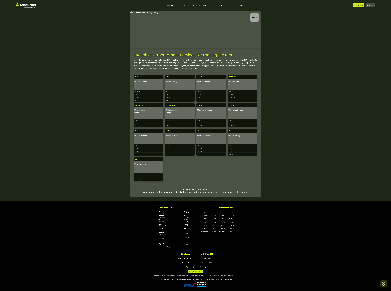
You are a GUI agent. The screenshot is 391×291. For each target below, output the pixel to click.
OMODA (205, 225)
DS (233, 216)
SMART (214, 232)
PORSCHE (222, 225)
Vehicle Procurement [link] (195, 5)
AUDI (233, 212)
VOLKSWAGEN (204, 232)
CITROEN (222, 212)
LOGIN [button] (371, 5)
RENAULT (205, 229)
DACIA (206, 216)
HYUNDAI (231, 219)
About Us (185, 262)
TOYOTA (232, 229)
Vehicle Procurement (185, 259)
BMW (223, 216)
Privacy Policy (207, 259)
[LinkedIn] (193, 267)
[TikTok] (206, 267)
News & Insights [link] (223, 5)
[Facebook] (200, 267)
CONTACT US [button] (358, 5)
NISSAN (232, 222)
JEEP (206, 222)
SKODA (223, 229)
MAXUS (223, 222)
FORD (206, 219)
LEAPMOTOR (222, 232)
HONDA (223, 219)
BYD (215, 212)
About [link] (243, 5)
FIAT (215, 216)
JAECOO (231, 232)
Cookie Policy (207, 262)
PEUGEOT (213, 225)
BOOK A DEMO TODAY (195, 271)
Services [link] (171, 5)
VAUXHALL (231, 225)
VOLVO (214, 229)
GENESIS (213, 219)
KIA (215, 222)
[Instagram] (187, 267)
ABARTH (205, 212)
